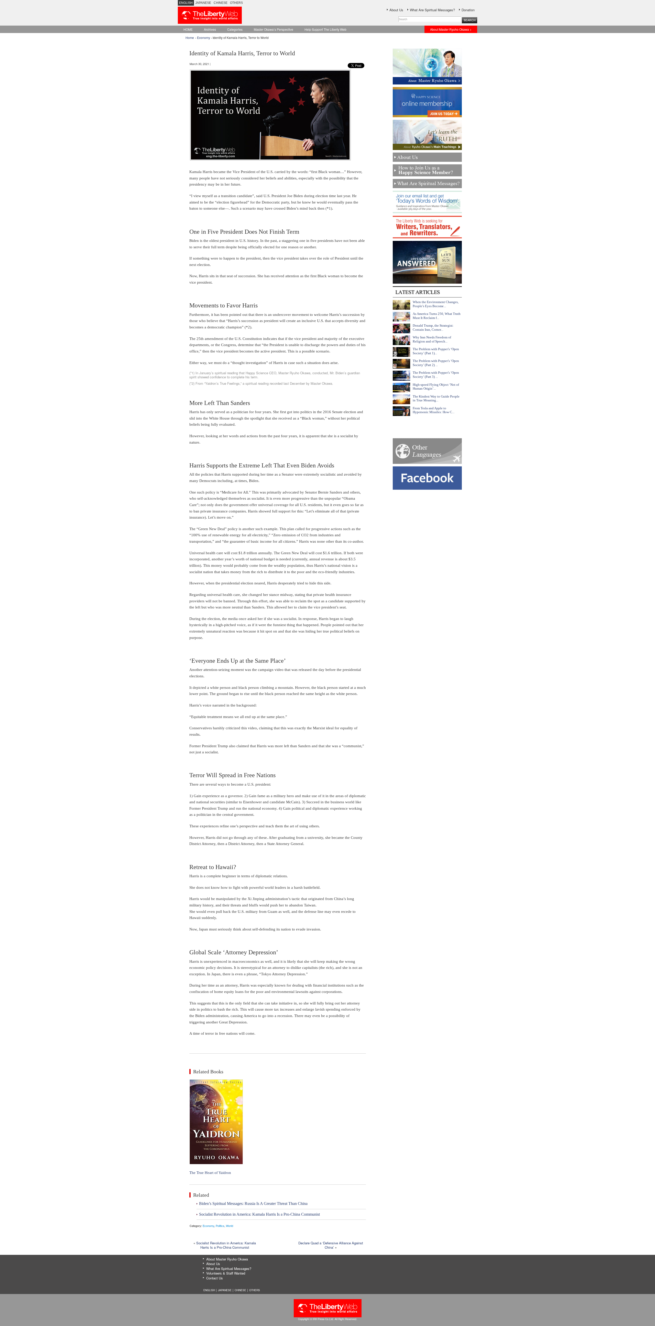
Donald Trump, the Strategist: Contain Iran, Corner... (433, 328)
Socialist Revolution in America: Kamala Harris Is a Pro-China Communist (259, 1214)
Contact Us (214, 1278)
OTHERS (236, 3)
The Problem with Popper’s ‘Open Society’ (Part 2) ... (436, 363)
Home (189, 37)
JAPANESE (203, 3)
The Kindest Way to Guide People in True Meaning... (436, 398)
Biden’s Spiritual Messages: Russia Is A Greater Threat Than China (253, 1203)
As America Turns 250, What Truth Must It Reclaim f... (437, 316)
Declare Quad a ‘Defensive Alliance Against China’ (330, 1245)
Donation (468, 9)
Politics (220, 1226)
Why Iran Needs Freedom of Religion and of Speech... (432, 339)
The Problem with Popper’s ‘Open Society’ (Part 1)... (436, 351)
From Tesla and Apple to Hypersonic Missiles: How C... (433, 410)
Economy (203, 37)
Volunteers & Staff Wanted (225, 1273)
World (229, 1226)
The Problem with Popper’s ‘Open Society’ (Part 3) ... (436, 375)
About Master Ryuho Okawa (227, 1259)
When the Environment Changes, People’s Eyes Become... (435, 304)
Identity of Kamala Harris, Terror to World (242, 53)
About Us (396, 9)
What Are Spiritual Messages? (432, 9)
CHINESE (220, 3)
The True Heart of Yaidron (210, 1172)
